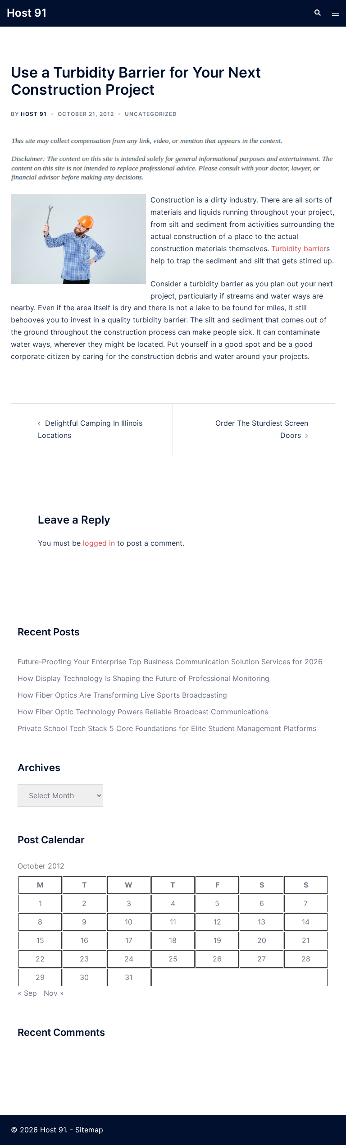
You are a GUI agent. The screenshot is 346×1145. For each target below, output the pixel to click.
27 (261, 958)
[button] (317, 13)
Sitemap (89, 1129)
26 (217, 958)
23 (84, 958)
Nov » (54, 993)
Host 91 (27, 12)
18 (173, 940)
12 (217, 921)
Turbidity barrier (298, 248)
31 (128, 977)
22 (40, 958)
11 (173, 921)
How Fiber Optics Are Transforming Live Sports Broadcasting (122, 694)
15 (40, 940)
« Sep (27, 993)
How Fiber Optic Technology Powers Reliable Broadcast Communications (143, 711)
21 (306, 940)
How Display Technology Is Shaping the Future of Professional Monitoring (143, 678)
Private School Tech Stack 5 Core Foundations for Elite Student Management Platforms (167, 728)
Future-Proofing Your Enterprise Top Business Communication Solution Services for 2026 (170, 661)
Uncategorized (151, 113)
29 (40, 977)
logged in (99, 542)
